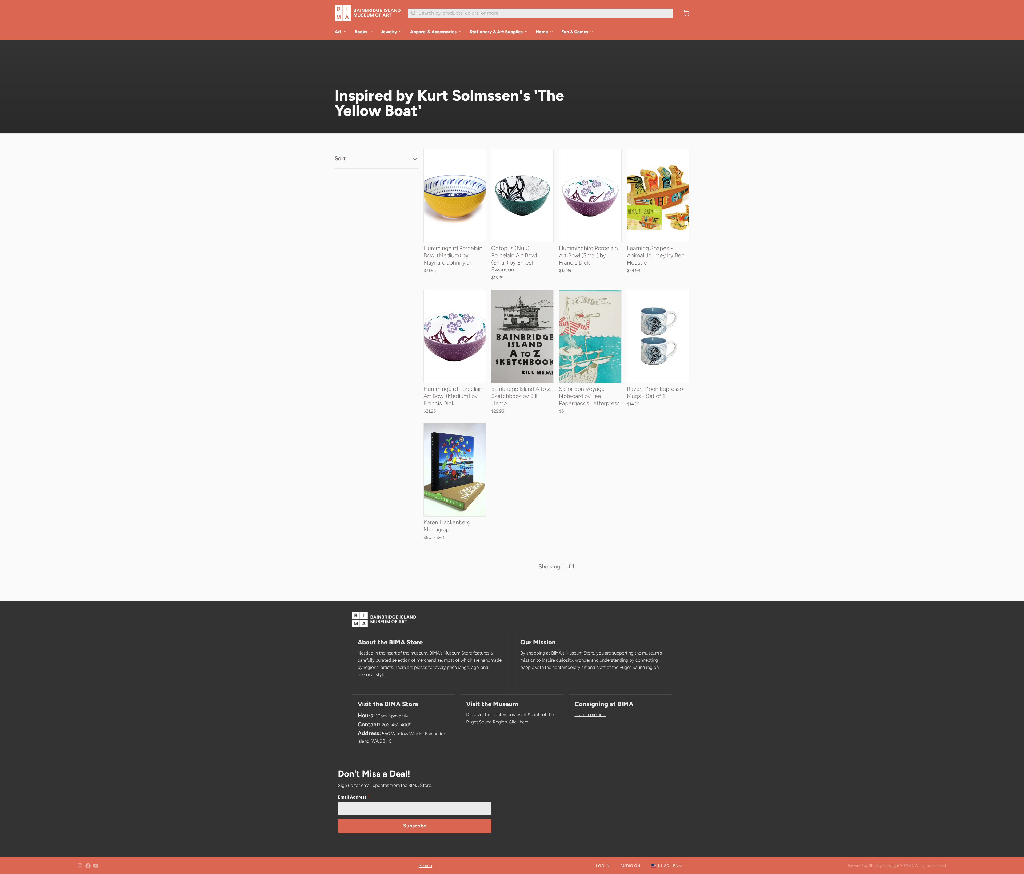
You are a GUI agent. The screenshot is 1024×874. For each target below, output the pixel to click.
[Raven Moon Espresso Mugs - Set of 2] (658, 336)
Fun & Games (574, 31)
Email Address (354, 797)
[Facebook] (88, 865)
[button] (455, 233)
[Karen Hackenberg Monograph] (454, 470)
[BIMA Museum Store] (368, 13)
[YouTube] (95, 865)
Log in (603, 865)
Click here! (519, 722)
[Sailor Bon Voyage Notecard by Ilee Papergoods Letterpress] (590, 336)
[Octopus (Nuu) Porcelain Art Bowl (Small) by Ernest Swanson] (522, 195)
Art (338, 31)
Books (361, 31)
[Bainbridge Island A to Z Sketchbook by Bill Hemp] (522, 336)
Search (425, 865)
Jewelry (389, 31)
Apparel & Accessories (433, 31)
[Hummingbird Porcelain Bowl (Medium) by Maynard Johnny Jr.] (454, 195)
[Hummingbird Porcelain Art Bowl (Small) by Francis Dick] (590, 195)
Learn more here (590, 714)
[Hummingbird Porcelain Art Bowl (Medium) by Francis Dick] (454, 336)
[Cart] (683, 13)
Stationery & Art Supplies (496, 31)
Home (542, 31)
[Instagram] (80, 865)
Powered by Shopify (865, 865)
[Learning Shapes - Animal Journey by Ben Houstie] (658, 195)
